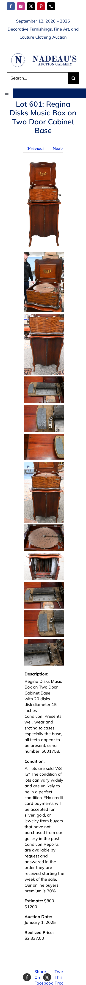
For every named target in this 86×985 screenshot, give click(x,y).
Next (57, 148)
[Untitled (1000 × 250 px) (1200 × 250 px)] (43, 54)
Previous (36, 148)
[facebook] (11, 6)
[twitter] (31, 6)
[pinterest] (41, 6)
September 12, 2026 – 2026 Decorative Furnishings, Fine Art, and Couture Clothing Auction (43, 29)
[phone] (51, 6)
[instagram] (21, 6)
